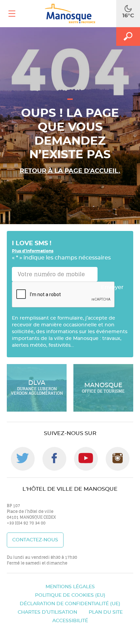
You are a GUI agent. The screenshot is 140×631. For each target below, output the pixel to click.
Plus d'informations (32, 251)
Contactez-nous (35, 540)
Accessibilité (70, 620)
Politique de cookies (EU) (70, 595)
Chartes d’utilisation (47, 612)
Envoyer (112, 287)
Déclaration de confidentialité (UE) (70, 603)
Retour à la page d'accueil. (70, 171)
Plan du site (106, 612)
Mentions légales (70, 586)
